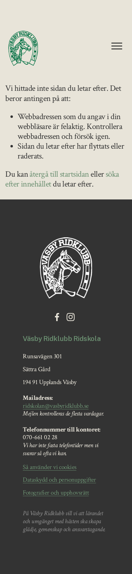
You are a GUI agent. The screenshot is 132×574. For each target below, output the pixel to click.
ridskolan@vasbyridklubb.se (55, 406)
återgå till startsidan (59, 174)
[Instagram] (70, 317)
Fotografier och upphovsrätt (56, 493)
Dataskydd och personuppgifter (59, 480)
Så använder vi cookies (49, 468)
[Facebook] (57, 317)
